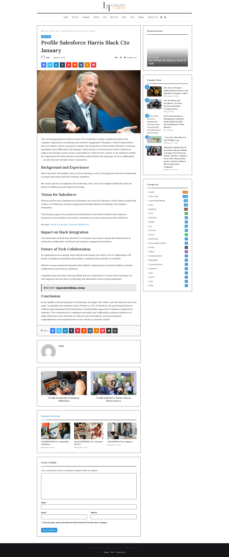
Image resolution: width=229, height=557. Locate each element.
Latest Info (54, 31)
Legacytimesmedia (157, 201)
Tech (132, 17)
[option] (167, 52)
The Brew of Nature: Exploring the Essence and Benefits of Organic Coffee (176, 91)
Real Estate (153, 239)
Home (66, 17)
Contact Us (152, 17)
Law (104, 17)
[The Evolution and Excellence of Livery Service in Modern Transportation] (154, 104)
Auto (151, 273)
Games (151, 251)
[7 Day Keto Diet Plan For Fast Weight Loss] (154, 139)
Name (44, 503)
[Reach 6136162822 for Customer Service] (88, 431)
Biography (153, 260)
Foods (151, 247)
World (151, 192)
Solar (151, 285)
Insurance (153, 268)
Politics (75, 17)
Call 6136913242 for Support (120, 441)
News (124, 17)
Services (152, 230)
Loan (151, 281)
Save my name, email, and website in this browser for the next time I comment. (75, 522)
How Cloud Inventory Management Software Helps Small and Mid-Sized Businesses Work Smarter (174, 121)
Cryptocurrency (155, 264)
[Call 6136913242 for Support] (121, 431)
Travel (141, 17)
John (48, 58)
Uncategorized (155, 256)
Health (96, 17)
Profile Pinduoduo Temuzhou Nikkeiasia (69, 224)
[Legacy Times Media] (114, 6)
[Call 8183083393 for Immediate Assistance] (55, 431)
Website (94, 512)
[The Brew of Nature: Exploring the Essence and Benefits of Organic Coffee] (154, 91)
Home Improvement (157, 243)
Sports (152, 277)
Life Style (114, 17)
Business (86, 17)
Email (44, 512)
